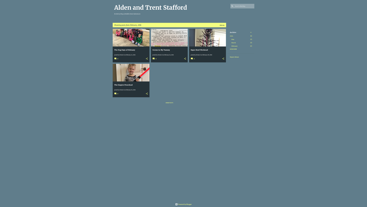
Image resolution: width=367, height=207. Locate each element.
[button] (147, 59)
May (232, 39)
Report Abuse (234, 57)
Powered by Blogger (185, 204)
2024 (231, 36)
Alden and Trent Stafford (150, 7)
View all (222, 25)
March (233, 43)
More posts (169, 102)
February (234, 46)
